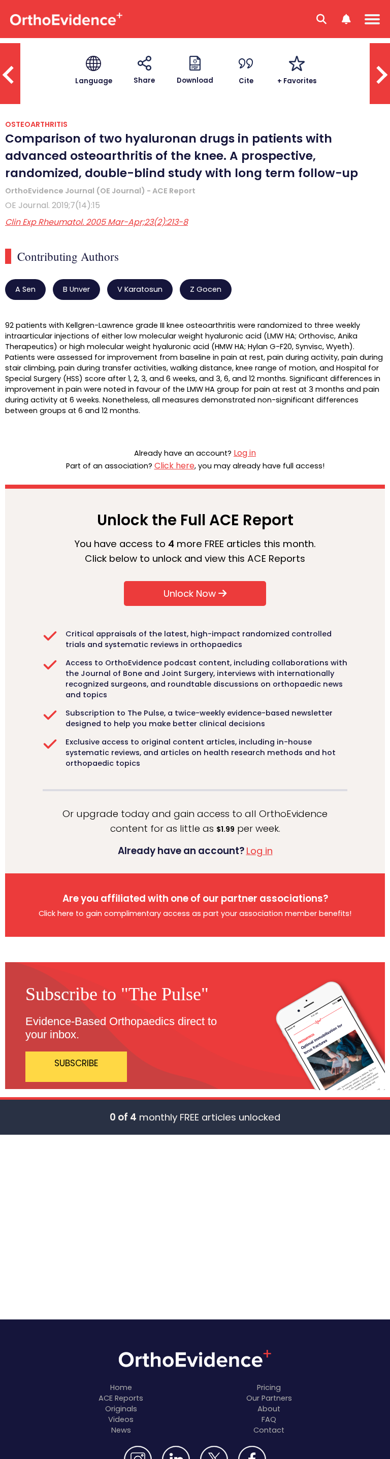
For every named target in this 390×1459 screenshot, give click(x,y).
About (268, 1409)
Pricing (269, 1387)
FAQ (269, 1419)
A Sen (25, 289)
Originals (121, 1409)
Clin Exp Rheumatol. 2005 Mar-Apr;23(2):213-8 (96, 222)
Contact (268, 1430)
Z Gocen (205, 289)
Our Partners (269, 1398)
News (121, 1430)
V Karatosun (139, 289)
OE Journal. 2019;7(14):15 (52, 205)
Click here (174, 465)
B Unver (76, 289)
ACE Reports (121, 1398)
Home (121, 1387)
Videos (121, 1419)
